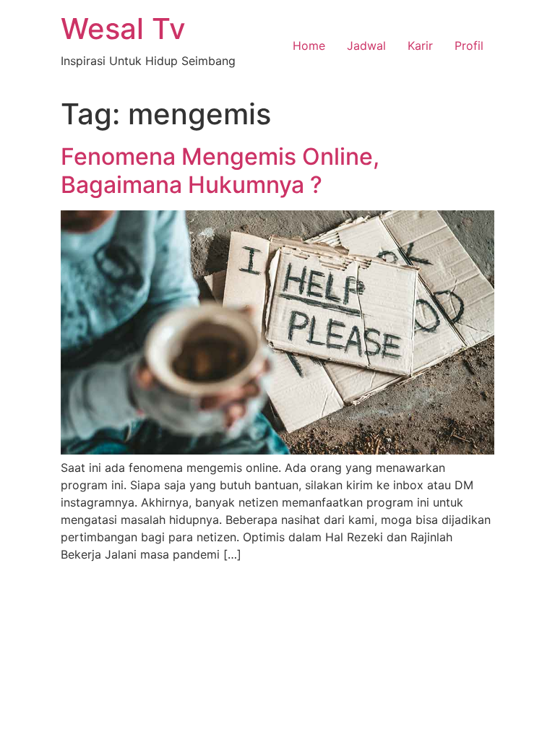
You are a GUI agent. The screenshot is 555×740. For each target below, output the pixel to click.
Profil (469, 45)
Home (309, 45)
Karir (420, 45)
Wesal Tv (123, 28)
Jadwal (366, 45)
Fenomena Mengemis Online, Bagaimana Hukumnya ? (220, 170)
